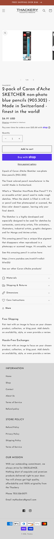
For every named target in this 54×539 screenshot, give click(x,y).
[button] (3, 10)
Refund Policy (12, 427)
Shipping (5, 122)
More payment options (27, 164)
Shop (8, 382)
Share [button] (8, 308)
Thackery (30, 534)
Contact (9, 389)
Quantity (6, 132)
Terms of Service (14, 402)
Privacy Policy (12, 433)
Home (8, 376)
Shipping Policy (13, 440)
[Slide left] (21, 80)
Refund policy (12, 408)
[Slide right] (33, 80)
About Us (10, 395)
